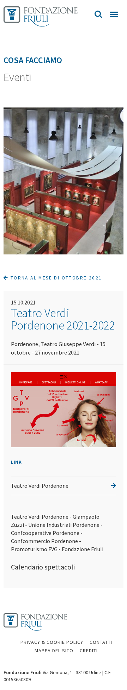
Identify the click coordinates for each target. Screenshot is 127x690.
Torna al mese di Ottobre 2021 (55, 278)
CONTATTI (101, 642)
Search (98, 14)
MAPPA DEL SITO (54, 650)
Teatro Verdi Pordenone (39, 485)
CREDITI (89, 650)
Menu (114, 14)
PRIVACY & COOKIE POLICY (51, 642)
